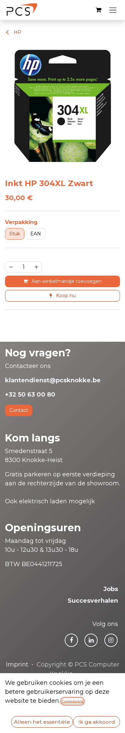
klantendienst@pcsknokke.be (53, 380)
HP (16, 32)
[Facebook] (71, 640)
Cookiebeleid (72, 701)
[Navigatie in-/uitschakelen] (113, 10)
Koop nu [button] (65, 296)
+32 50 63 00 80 (30, 394)
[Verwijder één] (10, 267)
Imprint (17, 664)
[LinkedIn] (91, 640)
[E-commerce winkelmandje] (98, 10)
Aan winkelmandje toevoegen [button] (66, 281)
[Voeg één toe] (36, 267)
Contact (18, 410)
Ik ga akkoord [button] (96, 722)
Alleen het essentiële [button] (42, 722)
